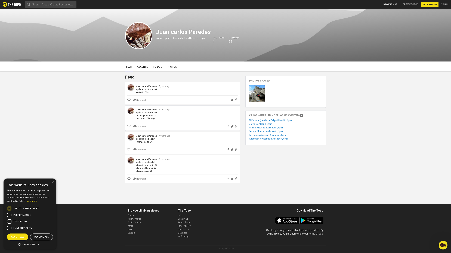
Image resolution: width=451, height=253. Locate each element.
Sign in (444, 4)
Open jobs (182, 233)
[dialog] (30, 214)
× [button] (52, 182)
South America (134, 222)
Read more (31, 200)
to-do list (152, 89)
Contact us (183, 219)
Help (180, 215)
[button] (30, 244)
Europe (131, 215)
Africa (130, 226)
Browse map (390, 4)
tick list (151, 139)
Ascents (142, 66)
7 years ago (164, 86)
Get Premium (430, 4)
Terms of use (184, 222)
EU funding (183, 236)
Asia (130, 229)
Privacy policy (184, 226)
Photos (172, 66)
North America (134, 219)
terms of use (316, 233)
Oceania (131, 233)
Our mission (183, 229)
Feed (129, 66)
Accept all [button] (17, 236)
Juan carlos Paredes (146, 86)
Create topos (410, 4)
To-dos (157, 66)
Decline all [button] (41, 236)
